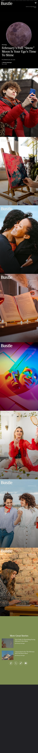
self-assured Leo (23, 129)
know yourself (5, 608)
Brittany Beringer (7, 62)
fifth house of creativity (19, 195)
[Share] (11, 663)
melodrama (21, 403)
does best (21, 538)
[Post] (16, 663)
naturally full (13, 401)
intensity (5, 267)
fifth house (11, 334)
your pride (16, 266)
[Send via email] (25, 663)
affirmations (9, 471)
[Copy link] (21, 663)
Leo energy (8, 264)
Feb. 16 (16, 129)
